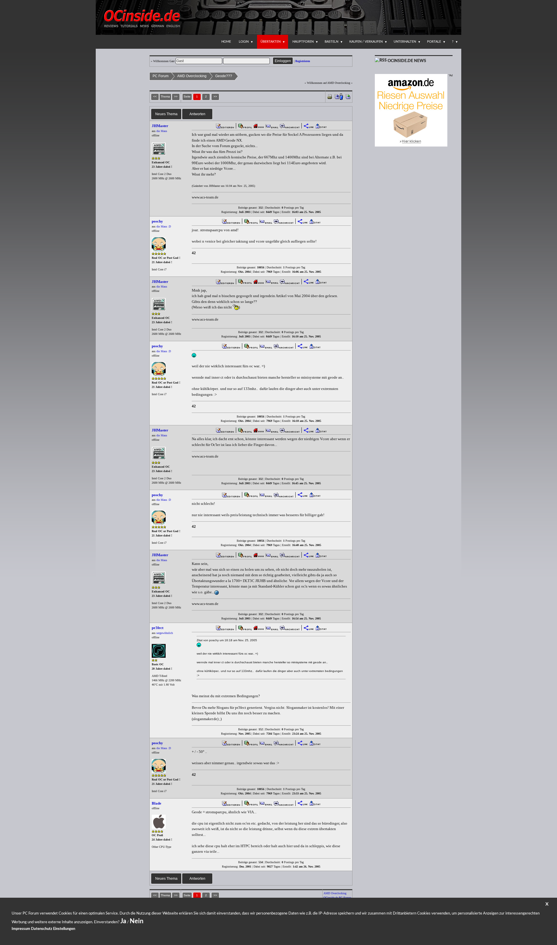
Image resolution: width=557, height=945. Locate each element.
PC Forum (161, 76)
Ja (123, 921)
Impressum (21, 929)
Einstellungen (64, 929)
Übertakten (271, 41)
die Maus (161, 131)
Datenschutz (41, 929)
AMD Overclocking (192, 76)
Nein (136, 921)
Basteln (331, 41)
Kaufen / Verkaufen (366, 41)
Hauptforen (303, 41)
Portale (434, 41)
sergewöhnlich (164, 633)
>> (215, 96)
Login (244, 41)
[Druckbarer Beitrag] (329, 96)
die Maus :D (163, 226)
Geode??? (223, 76)
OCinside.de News (407, 61)
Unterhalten (405, 41)
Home (226, 41)
